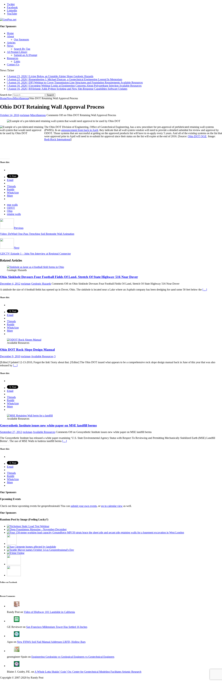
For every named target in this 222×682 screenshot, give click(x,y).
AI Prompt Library (17, 51)
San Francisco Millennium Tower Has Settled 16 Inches (56, 626)
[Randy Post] (16, 606)
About (10, 36)
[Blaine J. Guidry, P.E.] (16, 665)
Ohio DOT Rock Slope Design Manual (27, 349)
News (10, 45)
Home (10, 33)
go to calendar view (112, 505)
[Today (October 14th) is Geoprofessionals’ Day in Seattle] (40, 549)
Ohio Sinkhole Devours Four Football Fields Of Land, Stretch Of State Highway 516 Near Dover (69, 277)
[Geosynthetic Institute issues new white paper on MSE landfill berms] (30, 415)
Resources (12, 58)
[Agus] (16, 635)
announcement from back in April (79, 130)
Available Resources (42, 356)
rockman (24, 115)
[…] (204, 289)
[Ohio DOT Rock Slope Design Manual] (24, 339)
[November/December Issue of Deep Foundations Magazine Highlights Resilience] (37, 529)
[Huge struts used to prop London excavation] (95, 532)
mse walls (12, 204)
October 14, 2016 (9, 115)
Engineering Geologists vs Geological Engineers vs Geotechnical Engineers (72, 656)
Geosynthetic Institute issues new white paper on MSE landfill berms (48, 425)
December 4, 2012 (10, 283)
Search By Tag (22, 48)
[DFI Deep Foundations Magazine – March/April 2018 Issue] (14, 564)
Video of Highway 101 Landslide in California (49, 612)
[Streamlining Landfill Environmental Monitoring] (15, 553)
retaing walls (14, 214)
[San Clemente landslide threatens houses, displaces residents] (31, 546)
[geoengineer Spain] (16, 650)
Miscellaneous (38, 115)
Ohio (9, 210)
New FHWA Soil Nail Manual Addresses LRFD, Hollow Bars (51, 641)
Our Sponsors (21, 39)
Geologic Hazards (41, 283)
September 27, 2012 (11, 432)
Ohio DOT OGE (197, 136)
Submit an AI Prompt (25, 55)
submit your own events (84, 505)
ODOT (11, 207)
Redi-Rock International (57, 139)
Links (17, 61)
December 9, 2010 (10, 356)
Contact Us (13, 64)
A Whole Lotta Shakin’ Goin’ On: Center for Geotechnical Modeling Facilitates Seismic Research (88, 671)
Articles (11, 42)
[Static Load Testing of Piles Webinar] (28, 526)
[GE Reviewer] (16, 621)
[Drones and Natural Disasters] (14, 575)
